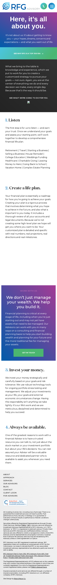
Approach (8, 477)
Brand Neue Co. (20, 579)
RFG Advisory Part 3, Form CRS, (14, 554)
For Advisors (10, 496)
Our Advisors (10, 483)
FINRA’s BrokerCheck (39, 567)
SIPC (29, 525)
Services (7, 480)
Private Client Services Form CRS (21, 558)
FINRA (23, 525)
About (6, 474)
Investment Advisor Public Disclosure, (20, 556)
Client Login (9, 493)
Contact (8, 490)
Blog (6, 487)
